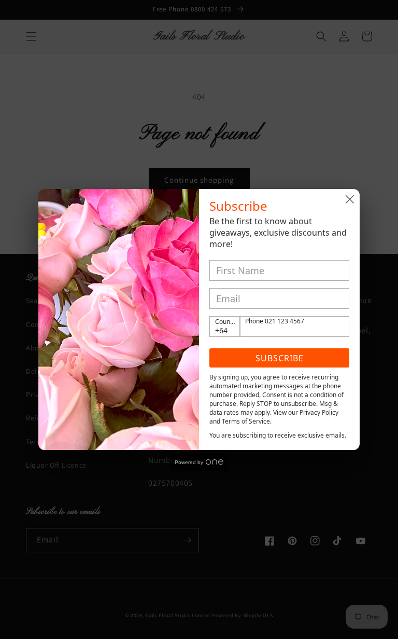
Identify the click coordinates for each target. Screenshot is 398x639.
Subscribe (279, 358)
